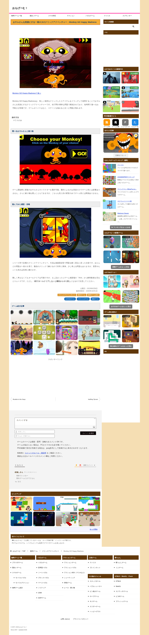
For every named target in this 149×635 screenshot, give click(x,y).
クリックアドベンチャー (66, 295)
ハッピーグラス (95, 611)
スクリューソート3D (124, 201)
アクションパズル (70, 567)
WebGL (118, 586)
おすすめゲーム (70, 299)
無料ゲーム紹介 (93, 295)
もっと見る (94, 529)
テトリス (107, 16)
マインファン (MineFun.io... (127, 189)
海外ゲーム (81, 295)
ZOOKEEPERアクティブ (125, 177)
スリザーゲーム (95, 606)
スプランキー (127, 16)
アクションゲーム (70, 562)
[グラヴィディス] (67, 332)
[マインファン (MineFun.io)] (109, 192)
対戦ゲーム (68, 583)
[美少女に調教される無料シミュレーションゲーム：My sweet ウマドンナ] (67, 348)
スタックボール (95, 581)
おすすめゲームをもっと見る (121, 306)
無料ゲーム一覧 (16, 16)
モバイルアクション (22, 583)
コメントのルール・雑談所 (35, 453)
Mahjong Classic (123, 213)
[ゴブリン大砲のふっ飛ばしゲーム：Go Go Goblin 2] (22, 332)
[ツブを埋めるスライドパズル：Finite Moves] (44, 332)
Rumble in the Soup (19, 399)
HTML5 (118, 581)
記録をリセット (121, 155)
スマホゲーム (16, 572)
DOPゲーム (42, 598)
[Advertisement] (55, 31)
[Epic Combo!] (22, 317)
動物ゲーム (95, 299)
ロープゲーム (94, 596)
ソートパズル (42, 572)
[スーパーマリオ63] (67, 317)
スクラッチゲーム (122, 591)
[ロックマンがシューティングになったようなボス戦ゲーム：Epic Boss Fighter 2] (44, 317)
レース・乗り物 (69, 588)
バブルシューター (96, 586)
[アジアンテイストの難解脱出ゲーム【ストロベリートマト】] (89, 348)
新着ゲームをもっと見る (120, 267)
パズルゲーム (90, 16)
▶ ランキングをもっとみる (120, 227)
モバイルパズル (20, 578)
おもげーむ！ (20, 8)
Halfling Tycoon (93, 399)
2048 (40, 593)
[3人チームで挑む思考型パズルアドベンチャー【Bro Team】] (89, 317)
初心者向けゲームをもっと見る (121, 346)
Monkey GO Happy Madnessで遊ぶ (26, 93)
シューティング (69, 578)
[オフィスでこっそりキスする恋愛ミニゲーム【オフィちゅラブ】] (89, 332)
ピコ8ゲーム (120, 596)
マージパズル (42, 583)
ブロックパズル (43, 578)
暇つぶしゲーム (121, 562)
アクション (71, 16)
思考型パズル (42, 567)
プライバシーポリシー (80, 619)
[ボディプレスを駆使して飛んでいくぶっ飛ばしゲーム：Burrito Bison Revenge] (44, 348)
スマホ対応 (52, 16)
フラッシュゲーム (83, 299)
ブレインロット (95, 567)
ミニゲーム (119, 567)
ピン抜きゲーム (95, 591)
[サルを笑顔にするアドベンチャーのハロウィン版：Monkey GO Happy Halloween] (22, 348)
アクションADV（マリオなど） (75, 572)
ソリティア (42, 588)
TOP (19, 551)
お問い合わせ (65, 619)
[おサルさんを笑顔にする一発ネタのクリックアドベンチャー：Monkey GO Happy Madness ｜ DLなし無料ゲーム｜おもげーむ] (120, 146)
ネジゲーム (93, 601)
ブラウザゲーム (17, 562)
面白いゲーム (34, 16)
